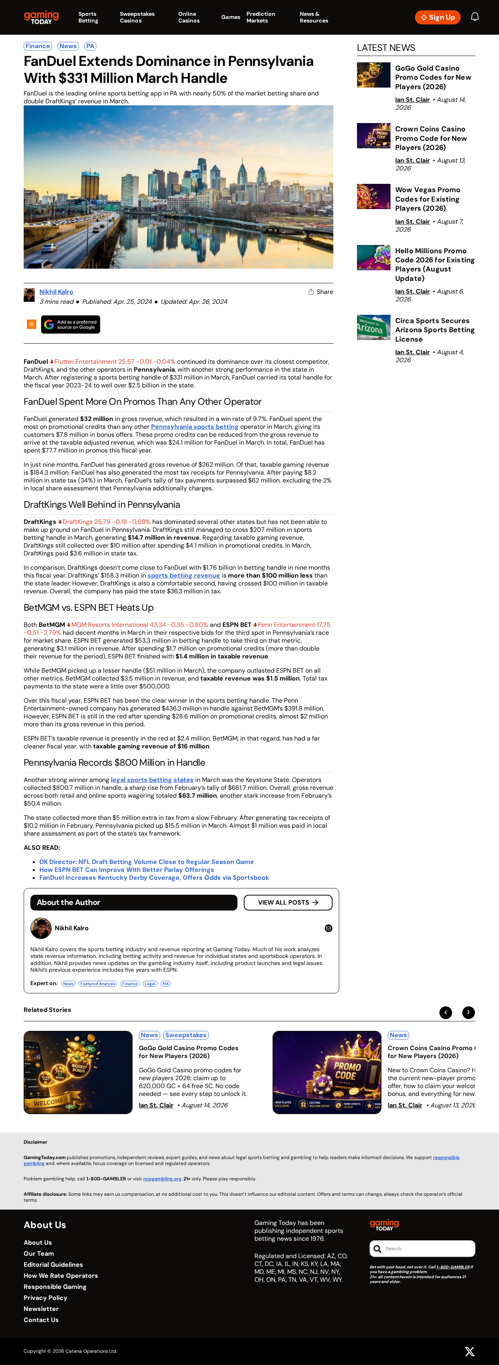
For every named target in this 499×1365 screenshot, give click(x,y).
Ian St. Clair (412, 99)
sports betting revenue (184, 575)
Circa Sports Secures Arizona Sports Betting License (435, 330)
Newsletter (41, 1309)
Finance (38, 46)
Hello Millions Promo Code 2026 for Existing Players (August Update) (435, 264)
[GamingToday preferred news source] (70, 324)
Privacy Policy (45, 1298)
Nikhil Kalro (56, 292)
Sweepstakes (186, 1035)
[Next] (468, 1012)
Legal (150, 983)
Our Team (39, 1254)
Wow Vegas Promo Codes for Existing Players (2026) (427, 199)
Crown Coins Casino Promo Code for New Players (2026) (431, 138)
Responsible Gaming (55, 1287)
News (68, 46)
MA (166, 983)
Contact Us (41, 1320)
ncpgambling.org (162, 1179)
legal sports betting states (152, 780)
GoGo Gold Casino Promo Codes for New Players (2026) (433, 78)
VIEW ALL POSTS (283, 902)
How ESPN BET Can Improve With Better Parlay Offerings (126, 870)
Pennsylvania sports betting (195, 427)
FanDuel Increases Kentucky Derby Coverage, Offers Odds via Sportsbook (154, 877)
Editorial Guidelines (53, 1265)
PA (90, 46)
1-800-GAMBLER (452, 1267)
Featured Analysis (97, 983)
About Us (38, 1243)
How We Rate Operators (61, 1276)
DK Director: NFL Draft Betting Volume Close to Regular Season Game (146, 862)
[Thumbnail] (78, 1072)
